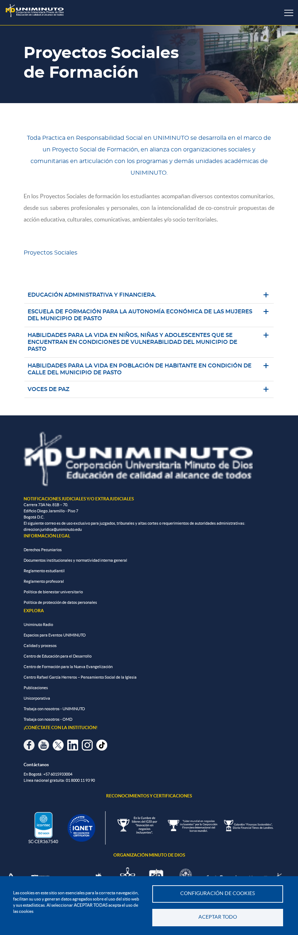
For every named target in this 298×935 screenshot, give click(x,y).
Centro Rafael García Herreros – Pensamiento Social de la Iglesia (80, 677)
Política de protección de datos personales (60, 602)
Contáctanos (36, 764)
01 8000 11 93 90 (80, 780)
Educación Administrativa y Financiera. (92, 295)
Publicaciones (36, 688)
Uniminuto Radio (38, 624)
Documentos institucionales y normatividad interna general (75, 560)
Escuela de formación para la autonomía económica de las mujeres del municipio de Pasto (140, 315)
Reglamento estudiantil (44, 571)
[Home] (34, 11)
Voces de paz (48, 389)
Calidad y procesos (40, 645)
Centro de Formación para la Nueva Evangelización (68, 666)
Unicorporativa (37, 698)
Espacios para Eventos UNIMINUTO (55, 635)
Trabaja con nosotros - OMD (48, 719)
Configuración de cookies (217, 893)
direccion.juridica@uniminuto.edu (53, 529)
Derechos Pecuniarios (43, 550)
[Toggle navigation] (288, 12)
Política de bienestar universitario (53, 592)
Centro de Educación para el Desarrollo (58, 656)
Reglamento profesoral (44, 581)
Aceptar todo (217, 917)
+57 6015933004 (57, 774)
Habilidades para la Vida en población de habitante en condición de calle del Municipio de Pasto (139, 369)
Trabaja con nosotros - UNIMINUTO (54, 709)
